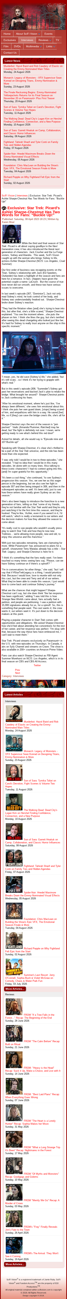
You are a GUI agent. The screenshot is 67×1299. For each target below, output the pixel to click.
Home (7, 33)
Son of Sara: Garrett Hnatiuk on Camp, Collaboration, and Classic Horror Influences (32, 132)
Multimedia (32, 46)
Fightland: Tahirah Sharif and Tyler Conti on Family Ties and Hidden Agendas (31, 143)
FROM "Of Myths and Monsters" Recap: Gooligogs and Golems (32, 1175)
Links (49, 46)
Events (48, 33)
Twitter (37, 665)
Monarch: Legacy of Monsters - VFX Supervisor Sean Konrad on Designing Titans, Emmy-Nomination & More (33, 80)
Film (6, 46)
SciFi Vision (8, 195)
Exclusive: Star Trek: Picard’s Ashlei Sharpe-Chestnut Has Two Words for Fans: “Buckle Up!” (31, 211)
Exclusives (10, 40)
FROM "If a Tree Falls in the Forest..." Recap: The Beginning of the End (29, 1016)
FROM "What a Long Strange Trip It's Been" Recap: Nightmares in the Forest (32, 1149)
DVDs (17, 46)
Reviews (43, 40)
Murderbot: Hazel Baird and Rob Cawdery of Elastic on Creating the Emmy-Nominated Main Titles (33, 67)
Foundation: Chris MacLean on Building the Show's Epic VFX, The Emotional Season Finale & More (31, 167)
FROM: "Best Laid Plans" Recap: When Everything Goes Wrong (32, 1096)
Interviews (27, 40)
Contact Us (10, 52)
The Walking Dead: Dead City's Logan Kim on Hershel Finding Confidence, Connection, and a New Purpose (33, 120)
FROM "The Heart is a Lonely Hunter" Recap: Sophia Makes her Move (30, 1122)
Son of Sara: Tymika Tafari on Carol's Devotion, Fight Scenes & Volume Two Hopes (32, 108)
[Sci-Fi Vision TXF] (34, 687)
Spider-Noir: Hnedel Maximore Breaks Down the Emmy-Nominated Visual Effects (29, 155)
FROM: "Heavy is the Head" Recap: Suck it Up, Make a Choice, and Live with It (32, 1069)
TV (57, 40)
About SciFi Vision (26, 33)
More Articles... (15, 988)
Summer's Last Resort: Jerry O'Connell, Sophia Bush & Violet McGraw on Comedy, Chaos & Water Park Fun (30, 978)
